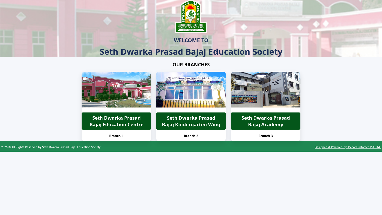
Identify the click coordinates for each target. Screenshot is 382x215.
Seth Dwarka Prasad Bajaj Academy (266, 121)
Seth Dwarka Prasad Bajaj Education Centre (116, 121)
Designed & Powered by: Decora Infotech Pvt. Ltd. (348, 147)
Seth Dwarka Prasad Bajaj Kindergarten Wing (191, 121)
